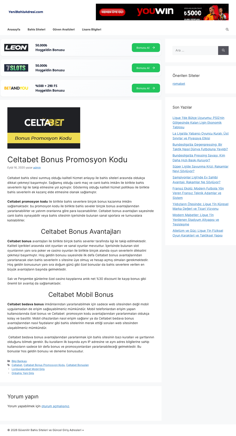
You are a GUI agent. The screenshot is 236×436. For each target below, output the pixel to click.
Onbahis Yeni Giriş (23, 373)
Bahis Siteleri (36, 29)
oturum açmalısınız (55, 406)
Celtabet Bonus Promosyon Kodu (44, 364)
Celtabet (17, 364)
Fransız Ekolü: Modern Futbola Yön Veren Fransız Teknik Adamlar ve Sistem (198, 193)
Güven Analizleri (64, 29)
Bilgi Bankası (19, 361)
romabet (179, 84)
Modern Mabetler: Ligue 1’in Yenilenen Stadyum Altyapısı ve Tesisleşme (196, 219)
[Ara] (223, 50)
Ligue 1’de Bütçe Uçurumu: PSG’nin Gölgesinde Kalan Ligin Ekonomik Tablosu (198, 122)
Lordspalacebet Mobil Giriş (28, 369)
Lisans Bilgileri (91, 29)
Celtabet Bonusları (77, 364)
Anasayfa (13, 29)
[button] (227, 29)
